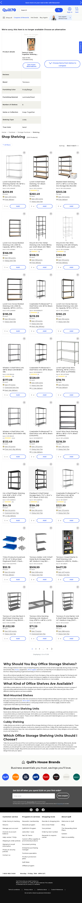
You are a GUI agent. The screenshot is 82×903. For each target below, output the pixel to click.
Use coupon (63, 796)
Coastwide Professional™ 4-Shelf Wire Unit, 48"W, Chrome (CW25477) (67, 495)
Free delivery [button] (9, 199)
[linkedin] (37, 810)
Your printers (46, 828)
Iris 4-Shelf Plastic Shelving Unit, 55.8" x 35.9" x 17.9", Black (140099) (14, 495)
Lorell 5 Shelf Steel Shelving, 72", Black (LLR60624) (37, 184)
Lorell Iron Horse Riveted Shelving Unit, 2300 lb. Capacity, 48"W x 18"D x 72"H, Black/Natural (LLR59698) (13, 245)
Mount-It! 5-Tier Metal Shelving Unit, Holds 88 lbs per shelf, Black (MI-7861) (40, 245)
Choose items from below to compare (64, 64)
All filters (7, 145)
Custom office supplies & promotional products (31, 840)
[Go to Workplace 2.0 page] (76, 777)
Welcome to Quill (68, 821)
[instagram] (31, 810)
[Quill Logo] (9, 10)
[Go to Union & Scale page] (66, 777)
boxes (17, 669)
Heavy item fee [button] (37, 201)
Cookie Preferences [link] (57, 889)
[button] (81, 2)
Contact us (6, 855)
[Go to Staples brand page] (46, 777)
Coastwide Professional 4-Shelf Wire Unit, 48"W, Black (41, 369)
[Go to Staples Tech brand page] (56, 777)
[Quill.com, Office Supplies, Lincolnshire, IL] (8, 882)
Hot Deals (34, 17)
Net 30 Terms (27, 835)
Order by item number (50, 832)
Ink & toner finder (48, 825)
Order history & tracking (11, 821)
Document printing (29, 844)
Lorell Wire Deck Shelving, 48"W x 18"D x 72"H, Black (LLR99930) (67, 433)
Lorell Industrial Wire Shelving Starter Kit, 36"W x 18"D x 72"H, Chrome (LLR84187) (14, 184)
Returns (5, 825)
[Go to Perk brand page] (36, 777)
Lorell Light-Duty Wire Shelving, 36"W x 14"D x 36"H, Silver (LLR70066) (65, 370)
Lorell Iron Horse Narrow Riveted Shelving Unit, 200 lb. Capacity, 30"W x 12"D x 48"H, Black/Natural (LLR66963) (67, 306)
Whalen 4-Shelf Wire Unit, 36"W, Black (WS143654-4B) (14, 432)
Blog (63, 825)
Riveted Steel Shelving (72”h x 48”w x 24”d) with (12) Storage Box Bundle (66, 184)
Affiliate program (28, 865)
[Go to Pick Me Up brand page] (26, 777)
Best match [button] (72, 146)
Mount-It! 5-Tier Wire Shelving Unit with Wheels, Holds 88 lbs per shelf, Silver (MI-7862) (67, 245)
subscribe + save (28, 832)
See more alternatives (31, 65)
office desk (26, 700)
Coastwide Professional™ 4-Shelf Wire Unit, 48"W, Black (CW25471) (41, 433)
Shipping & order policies (11, 841)
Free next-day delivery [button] (13, 449)
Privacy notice (28, 889)
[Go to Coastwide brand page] (16, 777)
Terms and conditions (30, 801)
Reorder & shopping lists (51, 821)
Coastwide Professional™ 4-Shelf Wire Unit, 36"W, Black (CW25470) (41, 306)
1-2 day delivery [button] (37, 388)
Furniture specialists (29, 853)
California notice (42, 889)
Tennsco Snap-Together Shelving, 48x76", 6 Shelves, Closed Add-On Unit (29, 55)
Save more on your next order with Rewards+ (41, 3)
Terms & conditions (14, 889)
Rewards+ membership (30, 821)
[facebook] (43, 810)
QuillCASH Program (29, 828)
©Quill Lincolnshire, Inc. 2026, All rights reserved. (30, 882)
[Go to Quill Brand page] (5, 777)
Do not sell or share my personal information (38, 893)
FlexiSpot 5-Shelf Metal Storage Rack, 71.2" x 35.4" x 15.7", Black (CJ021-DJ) (40, 495)
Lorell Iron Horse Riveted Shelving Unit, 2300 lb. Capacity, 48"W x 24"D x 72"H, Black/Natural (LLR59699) (13, 306)
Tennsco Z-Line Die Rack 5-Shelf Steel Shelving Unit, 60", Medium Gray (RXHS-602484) (14, 618)
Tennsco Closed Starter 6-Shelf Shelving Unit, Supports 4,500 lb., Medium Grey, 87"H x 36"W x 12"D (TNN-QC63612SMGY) (67, 559)
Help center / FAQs (10, 837)
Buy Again (44, 17)
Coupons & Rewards (21, 17)
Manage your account (10, 828)
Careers (64, 834)
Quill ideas (25, 862)
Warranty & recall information (9, 845)
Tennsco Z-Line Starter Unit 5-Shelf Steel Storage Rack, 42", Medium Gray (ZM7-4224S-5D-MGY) (67, 618)
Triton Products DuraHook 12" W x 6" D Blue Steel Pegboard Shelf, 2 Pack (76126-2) (14, 559)
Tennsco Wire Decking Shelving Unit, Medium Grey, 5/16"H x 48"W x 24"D (40, 618)
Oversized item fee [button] (12, 387)
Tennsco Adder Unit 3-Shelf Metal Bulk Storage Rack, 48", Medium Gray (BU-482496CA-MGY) (40, 559)
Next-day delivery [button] (38, 326)
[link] (24, 152)
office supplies (32, 669)
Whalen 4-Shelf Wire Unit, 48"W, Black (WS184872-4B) (13, 370)
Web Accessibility (68, 837)
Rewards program (28, 825)
